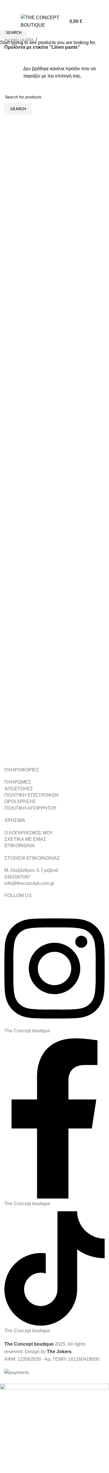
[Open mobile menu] (6, 21)
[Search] (90, 21)
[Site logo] (41, 21)
